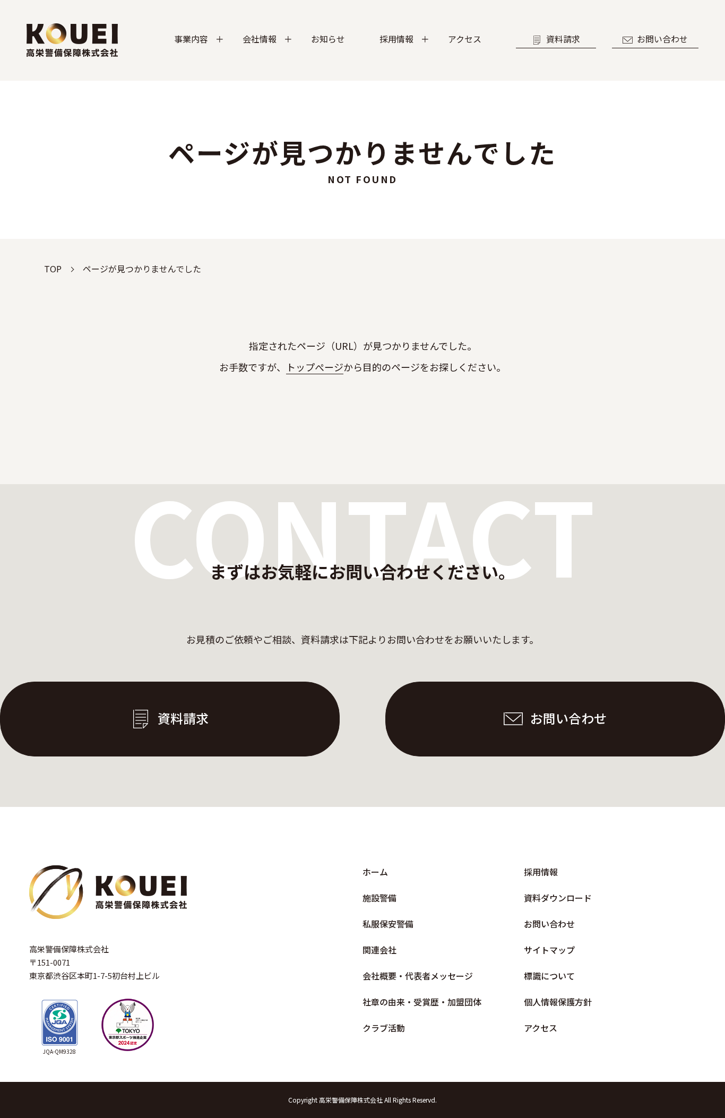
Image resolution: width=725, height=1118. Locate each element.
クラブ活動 (383, 1027)
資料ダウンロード (558, 897)
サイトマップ (549, 949)
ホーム (375, 871)
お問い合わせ (662, 38)
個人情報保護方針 (558, 1001)
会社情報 (260, 38)
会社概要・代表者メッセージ (417, 975)
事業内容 (191, 38)
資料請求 (563, 38)
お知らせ (328, 38)
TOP (53, 268)
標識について (549, 975)
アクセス (464, 38)
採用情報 (396, 38)
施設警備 (379, 897)
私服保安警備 (387, 923)
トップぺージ (314, 367)
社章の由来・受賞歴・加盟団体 (421, 1001)
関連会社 (379, 949)
